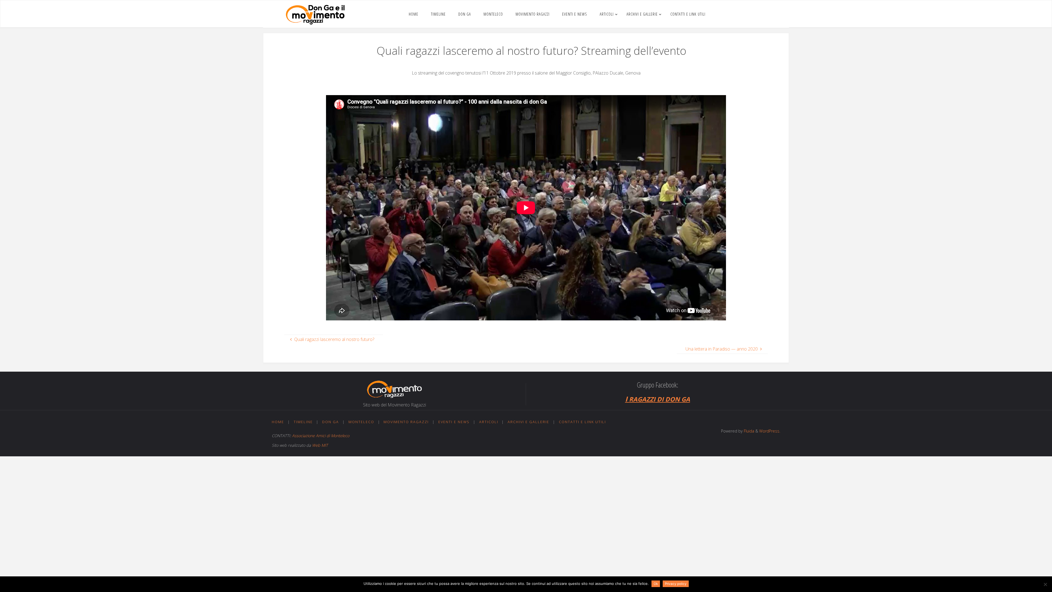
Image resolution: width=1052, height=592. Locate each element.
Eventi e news (454, 421)
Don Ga (330, 421)
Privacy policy (676, 584)
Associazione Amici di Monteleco (320, 435)
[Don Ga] (315, 14)
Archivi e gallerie (528, 421)
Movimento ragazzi (406, 421)
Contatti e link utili (582, 421)
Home (278, 421)
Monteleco (361, 421)
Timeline (303, 421)
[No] (1045, 584)
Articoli (488, 421)
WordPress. (769, 431)
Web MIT (320, 445)
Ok (656, 584)
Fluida (748, 431)
